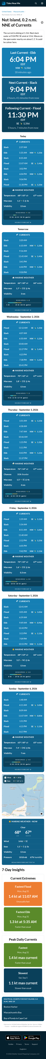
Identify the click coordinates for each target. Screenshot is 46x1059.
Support (35, 1044)
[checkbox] (14, 777)
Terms (27, 1044)
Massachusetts (18, 12)
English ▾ (23, 1049)
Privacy (19, 1044)
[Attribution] (41, 813)
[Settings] (42, 3)
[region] (23, 795)
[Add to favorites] (42, 22)
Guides (10, 1044)
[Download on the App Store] (13, 1037)
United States (7, 12)
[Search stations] (36, 3)
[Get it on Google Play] (31, 1037)
